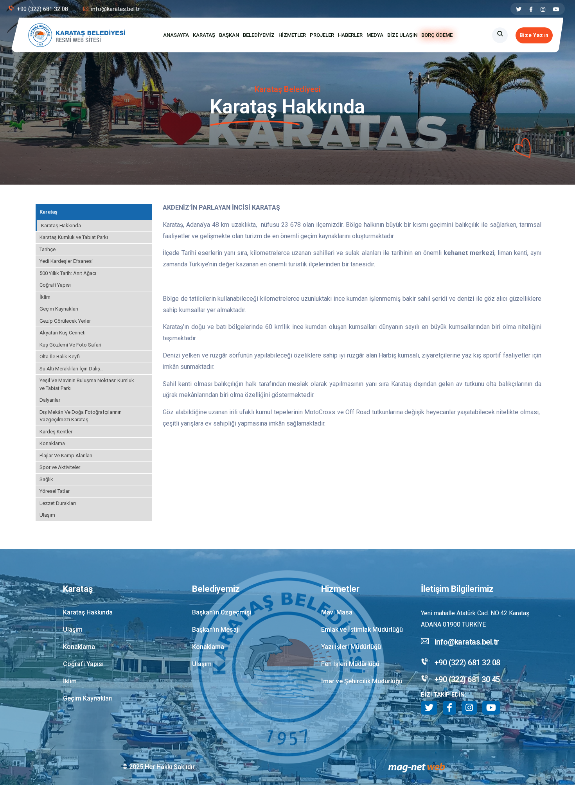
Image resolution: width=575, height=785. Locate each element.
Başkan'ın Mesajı (216, 629)
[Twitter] (519, 9)
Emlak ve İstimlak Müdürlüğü (362, 629)
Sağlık (46, 479)
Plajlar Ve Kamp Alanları (66, 455)
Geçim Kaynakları (59, 309)
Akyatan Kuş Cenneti (63, 333)
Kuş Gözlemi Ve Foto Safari (70, 345)
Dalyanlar (50, 400)
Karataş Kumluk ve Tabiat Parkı (74, 237)
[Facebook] (531, 9)
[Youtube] (556, 9)
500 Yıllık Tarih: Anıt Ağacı (68, 273)
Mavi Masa (336, 612)
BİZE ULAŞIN (402, 35)
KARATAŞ (204, 35)
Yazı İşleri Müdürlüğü (351, 646)
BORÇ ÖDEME (437, 35)
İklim (45, 297)
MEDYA (375, 35)
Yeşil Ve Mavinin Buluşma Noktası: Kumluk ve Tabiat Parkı (87, 384)
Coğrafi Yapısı (55, 285)
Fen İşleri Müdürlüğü (350, 664)
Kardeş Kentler (56, 432)
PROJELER (322, 35)
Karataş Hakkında (61, 225)
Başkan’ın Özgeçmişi (221, 612)
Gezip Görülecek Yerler (65, 321)
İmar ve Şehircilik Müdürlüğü (361, 681)
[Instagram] (542, 9)
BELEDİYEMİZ (259, 35)
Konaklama (52, 443)
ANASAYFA (176, 35)
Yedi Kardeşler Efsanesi (66, 261)
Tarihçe (48, 249)
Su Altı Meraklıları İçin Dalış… (72, 369)
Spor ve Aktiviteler (60, 467)
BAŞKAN (229, 35)
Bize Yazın (534, 35)
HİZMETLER (292, 35)
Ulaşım (47, 515)
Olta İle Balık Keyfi (60, 356)
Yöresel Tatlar (55, 491)
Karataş (49, 212)
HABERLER (350, 35)
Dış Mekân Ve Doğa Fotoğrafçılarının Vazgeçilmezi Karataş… (81, 416)
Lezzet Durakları (58, 503)
